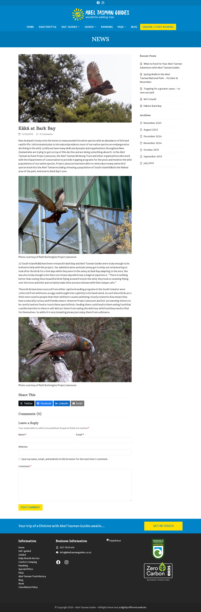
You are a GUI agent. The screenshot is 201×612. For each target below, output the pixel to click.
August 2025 (151, 129)
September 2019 (153, 156)
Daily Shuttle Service (28, 558)
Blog (20, 580)
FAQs (21, 572)
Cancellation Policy (28, 587)
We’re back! (150, 99)
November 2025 (152, 123)
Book (21, 583)
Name (22, 434)
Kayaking (23, 565)
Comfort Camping (27, 562)
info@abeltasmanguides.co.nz (75, 552)
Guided (22, 554)
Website (23, 446)
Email (80, 434)
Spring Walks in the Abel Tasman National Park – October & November (159, 78)
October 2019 (151, 149)
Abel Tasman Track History (32, 576)
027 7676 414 (67, 547)
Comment (24, 466)
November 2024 (153, 143)
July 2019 (149, 163)
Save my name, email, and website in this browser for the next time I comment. (64, 459)
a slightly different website (132, 607)
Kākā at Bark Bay (152, 105)
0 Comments (46, 134)
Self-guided (24, 551)
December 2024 (153, 136)
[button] (26, 403)
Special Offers (25, 569)
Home (21, 547)
